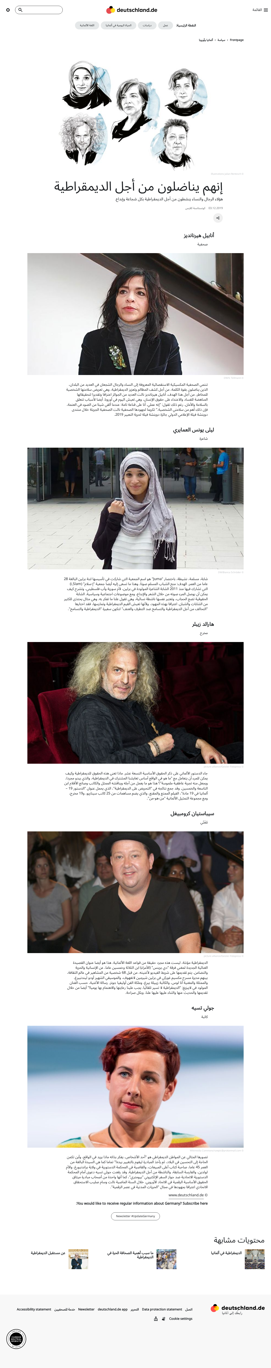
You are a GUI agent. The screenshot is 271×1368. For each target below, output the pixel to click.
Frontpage (237, 40)
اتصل (188, 1309)
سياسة (221, 40)
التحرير (135, 1309)
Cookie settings (180, 1318)
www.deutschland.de (186, 1195)
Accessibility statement (34, 1309)
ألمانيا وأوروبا (206, 40)
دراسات (147, 25)
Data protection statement (162, 1309)
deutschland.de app (113, 1309)
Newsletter (86, 1309)
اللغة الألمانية (87, 25)
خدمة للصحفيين (64, 1309)
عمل (165, 25)
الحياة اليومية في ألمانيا (118, 25)
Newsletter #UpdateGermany (135, 1216)
